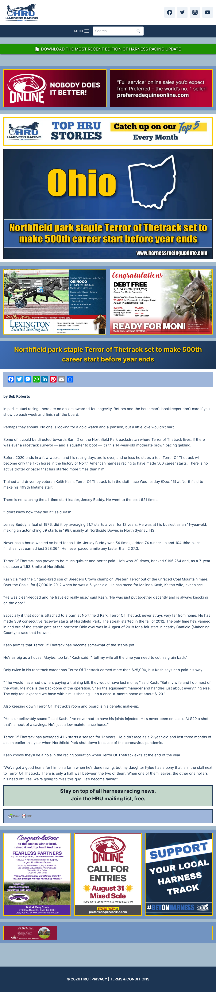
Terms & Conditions (129, 979)
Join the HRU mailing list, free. (108, 798)
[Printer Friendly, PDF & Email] (108, 816)
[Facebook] (169, 12)
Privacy (99, 979)
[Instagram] (195, 12)
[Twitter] (182, 12)
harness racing (121, 791)
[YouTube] (207, 12)
